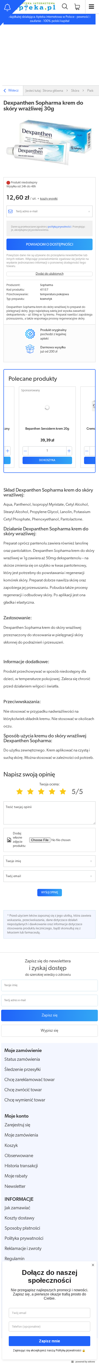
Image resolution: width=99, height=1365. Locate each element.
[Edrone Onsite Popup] (49, 682)
